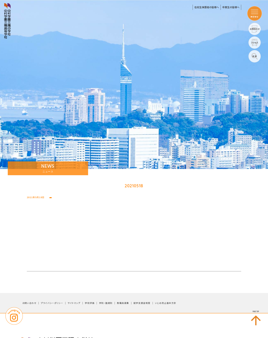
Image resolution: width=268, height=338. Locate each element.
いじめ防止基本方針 (165, 303)
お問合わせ (255, 28)
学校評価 (89, 303)
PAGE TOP (256, 311)
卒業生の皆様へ (230, 7)
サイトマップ (74, 303)
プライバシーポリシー (52, 303)
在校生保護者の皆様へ (206, 7)
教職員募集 (123, 303)
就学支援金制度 (142, 303)
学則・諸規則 (106, 303)
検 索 (254, 56)
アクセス (254, 42)
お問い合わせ (29, 303)
